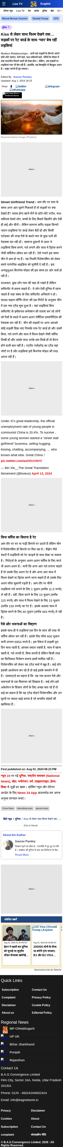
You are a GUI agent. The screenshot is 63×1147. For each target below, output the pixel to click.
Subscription (10, 989)
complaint (7, 1134)
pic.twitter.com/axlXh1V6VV (21, 461)
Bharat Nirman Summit (14, 18)
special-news (42, 808)
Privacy (6, 1110)
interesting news (25, 808)
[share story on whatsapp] (17, 89)
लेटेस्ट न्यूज (8, 10)
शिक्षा (3, 787)
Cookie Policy (41, 1005)
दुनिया (44, 10)
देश (29, 10)
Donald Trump (40, 18)
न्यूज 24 (6, 776)
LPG (56, 18)
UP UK (14, 1036)
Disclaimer (9, 1005)
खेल (52, 10)
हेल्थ (52, 781)
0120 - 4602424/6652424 (29, 1093)
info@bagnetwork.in (24, 1100)
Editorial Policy (42, 1012)
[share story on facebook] (11, 86)
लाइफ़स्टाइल (42, 781)
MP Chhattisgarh (22, 1028)
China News (8, 808)
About (35, 1118)
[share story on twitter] (21, 86)
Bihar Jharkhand (22, 1044)
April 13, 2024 (42, 473)
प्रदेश (36, 10)
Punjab (15, 1052)
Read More (22, 854)
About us (8, 1012)
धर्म (31, 781)
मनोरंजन (23, 781)
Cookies (6, 1118)
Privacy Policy (41, 997)
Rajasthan (17, 1060)
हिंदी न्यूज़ (7, 818)
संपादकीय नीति (38, 1134)
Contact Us (39, 989)
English (45, 3)
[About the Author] (8, 845)
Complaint (8, 997)
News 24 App (28, 793)
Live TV (18, 3)
